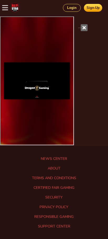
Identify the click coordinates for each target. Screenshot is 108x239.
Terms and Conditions (54, 178)
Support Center (54, 226)
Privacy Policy (54, 207)
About (54, 168)
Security (54, 197)
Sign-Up (93, 8)
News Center (54, 158)
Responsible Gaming (54, 216)
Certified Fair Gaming (54, 187)
